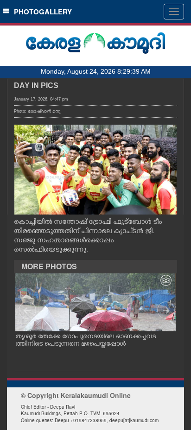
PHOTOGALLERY (41, 11)
